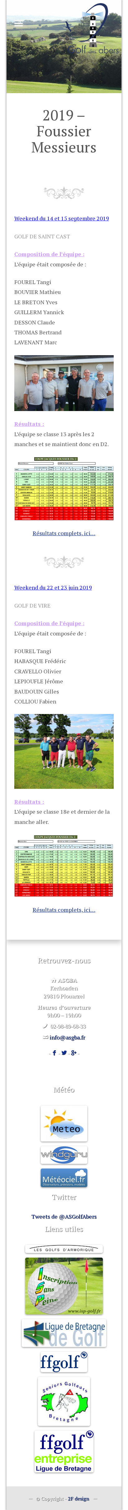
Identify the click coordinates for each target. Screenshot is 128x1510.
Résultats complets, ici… (64, 533)
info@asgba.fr (67, 1037)
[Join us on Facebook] (54, 1053)
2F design (78, 1498)
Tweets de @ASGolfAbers (64, 1216)
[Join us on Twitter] (64, 1053)
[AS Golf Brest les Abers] (92, 28)
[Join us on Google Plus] (73, 1053)
